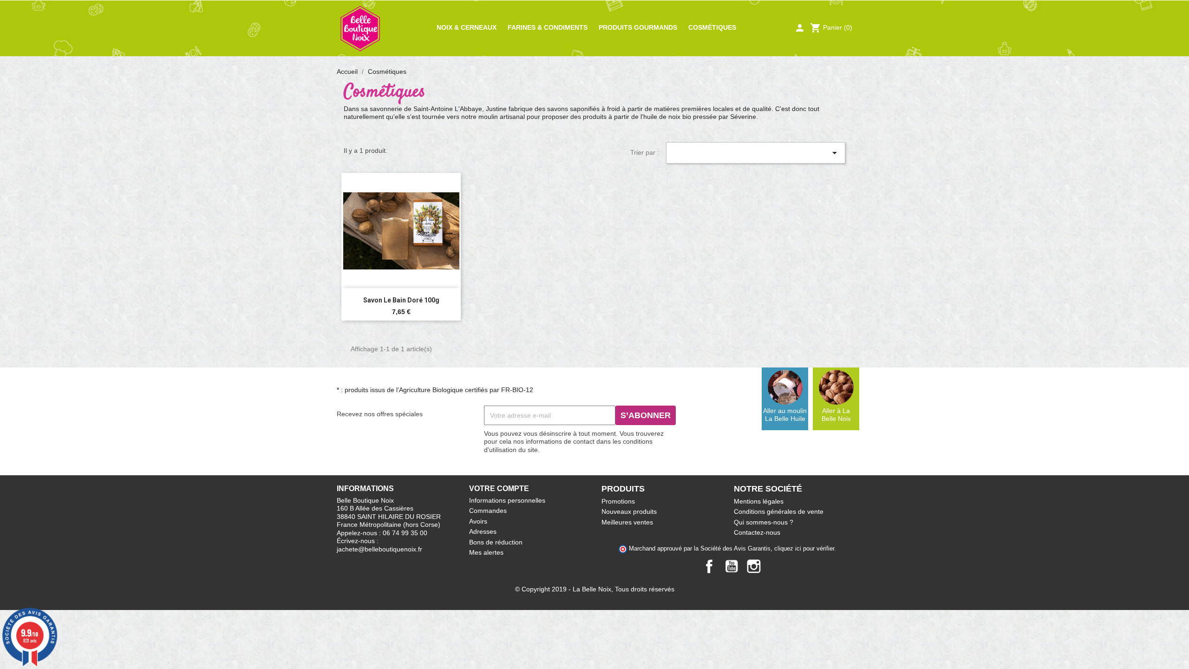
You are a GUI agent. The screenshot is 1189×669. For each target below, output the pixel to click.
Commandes (488, 510)
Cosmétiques (712, 27)
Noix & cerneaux (467, 27)
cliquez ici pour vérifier (804, 548)
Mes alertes (486, 552)
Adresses (483, 531)
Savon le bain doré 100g (401, 300)
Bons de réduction (496, 542)
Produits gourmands (638, 27)
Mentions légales (759, 501)
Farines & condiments (548, 27)
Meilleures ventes (627, 522)
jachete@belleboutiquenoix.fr (379, 549)
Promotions (618, 501)
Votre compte (499, 488)
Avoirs (478, 521)
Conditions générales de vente (778, 511)
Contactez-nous (757, 532)
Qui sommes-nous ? (763, 522)
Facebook (709, 566)
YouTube (731, 566)
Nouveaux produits (629, 511)
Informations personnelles (507, 500)
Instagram (754, 566)
